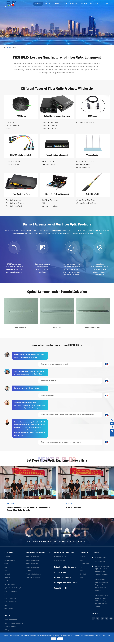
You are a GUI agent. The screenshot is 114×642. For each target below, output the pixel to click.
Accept (60, 639)
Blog (81, 560)
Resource (73, 4)
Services (84, 4)
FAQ (81, 567)
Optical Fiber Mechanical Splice (13, 588)
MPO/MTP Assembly (11, 164)
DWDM (6, 567)
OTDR (42, 203)
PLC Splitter (9, 122)
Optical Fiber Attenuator (32, 567)
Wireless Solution (92, 155)
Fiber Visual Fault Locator (49, 200)
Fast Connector (8, 581)
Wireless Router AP (83, 167)
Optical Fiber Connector (49, 125)
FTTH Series (21, 116)
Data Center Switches (48, 164)
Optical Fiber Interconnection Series (57, 116)
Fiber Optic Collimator (10, 591)
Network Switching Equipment (57, 155)
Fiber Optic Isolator (9, 595)
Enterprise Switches (47, 161)
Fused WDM (7, 574)
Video (81, 570)
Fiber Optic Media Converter (34, 574)
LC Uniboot (29, 570)
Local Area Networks (10, 626)
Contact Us (94, 4)
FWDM (6, 605)
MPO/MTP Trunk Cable (12, 161)
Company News (84, 563)
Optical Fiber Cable (92, 194)
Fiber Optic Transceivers (33, 577)
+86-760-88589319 (100, 561)
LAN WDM (7, 577)
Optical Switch (8, 608)
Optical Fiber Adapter (48, 128)
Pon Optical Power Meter (49, 206)
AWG (5, 570)
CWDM (7, 128)
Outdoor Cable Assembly (85, 122)
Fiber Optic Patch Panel (13, 206)
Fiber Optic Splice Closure (14, 203)
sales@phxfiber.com (101, 557)
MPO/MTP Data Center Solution (21, 155)
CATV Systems (8, 630)
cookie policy (97, 635)
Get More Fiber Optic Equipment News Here (57, 460)
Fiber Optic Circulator (10, 598)
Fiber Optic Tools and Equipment (57, 194)
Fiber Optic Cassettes (12, 200)
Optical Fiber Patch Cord (49, 122)
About (57, 4)
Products (38, 4)
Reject (53, 639)
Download (83, 574)
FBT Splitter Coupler (12, 125)
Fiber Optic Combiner (10, 601)
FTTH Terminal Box (9, 584)
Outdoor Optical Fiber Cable (86, 203)
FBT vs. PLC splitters (73, 507)
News (65, 4)
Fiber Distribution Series (21, 194)
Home (8, 47)
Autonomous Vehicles (10, 619)
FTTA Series (92, 116)
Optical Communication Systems (13, 623)
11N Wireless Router (83, 164)
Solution (48, 4)
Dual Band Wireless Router (85, 161)
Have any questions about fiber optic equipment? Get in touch (57, 541)
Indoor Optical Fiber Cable (85, 200)
